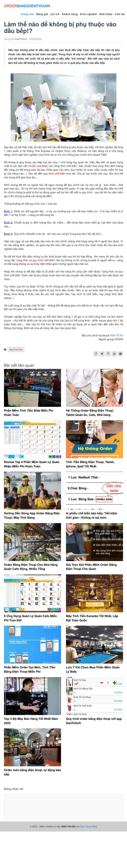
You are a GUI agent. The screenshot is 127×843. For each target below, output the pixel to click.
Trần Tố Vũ (116, 335)
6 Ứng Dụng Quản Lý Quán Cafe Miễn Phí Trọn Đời (30, 618)
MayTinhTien (16, 349)
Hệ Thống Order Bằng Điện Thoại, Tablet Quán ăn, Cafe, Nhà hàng (90, 412)
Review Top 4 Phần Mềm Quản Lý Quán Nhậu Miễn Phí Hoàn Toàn (31, 464)
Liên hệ (120, 14)
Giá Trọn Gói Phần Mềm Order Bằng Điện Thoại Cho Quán (91, 566)
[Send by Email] (120, 353)
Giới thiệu (105, 14)
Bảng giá (42, 14)
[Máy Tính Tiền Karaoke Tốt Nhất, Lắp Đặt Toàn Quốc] (94, 593)
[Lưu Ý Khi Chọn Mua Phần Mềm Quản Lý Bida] (94, 645)
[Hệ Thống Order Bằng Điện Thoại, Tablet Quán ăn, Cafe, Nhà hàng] (94, 388)
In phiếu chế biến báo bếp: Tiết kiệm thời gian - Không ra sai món (91, 515)
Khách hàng (70, 14)
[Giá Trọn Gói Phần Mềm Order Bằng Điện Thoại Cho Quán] (94, 542)
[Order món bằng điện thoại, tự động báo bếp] (32, 747)
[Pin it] (108, 353)
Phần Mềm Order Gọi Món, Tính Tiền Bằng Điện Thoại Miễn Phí (29, 669)
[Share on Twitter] (102, 353)
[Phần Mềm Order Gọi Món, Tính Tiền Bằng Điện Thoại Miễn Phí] (32, 645)
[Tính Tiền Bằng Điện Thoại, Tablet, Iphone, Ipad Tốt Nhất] (94, 439)
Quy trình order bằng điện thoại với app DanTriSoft (94, 721)
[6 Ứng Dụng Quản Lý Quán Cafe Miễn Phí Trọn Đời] (32, 593)
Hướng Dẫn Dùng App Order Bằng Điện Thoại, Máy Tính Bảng (32, 515)
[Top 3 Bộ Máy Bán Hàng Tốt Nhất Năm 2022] (32, 696)
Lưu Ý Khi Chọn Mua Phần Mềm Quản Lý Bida (93, 669)
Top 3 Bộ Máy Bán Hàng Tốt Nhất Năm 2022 (31, 721)
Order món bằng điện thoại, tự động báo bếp (32, 772)
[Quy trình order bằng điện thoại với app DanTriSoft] (94, 696)
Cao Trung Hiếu (88, 826)
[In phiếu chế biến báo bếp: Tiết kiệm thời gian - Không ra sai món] (94, 491)
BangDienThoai (26, 5)
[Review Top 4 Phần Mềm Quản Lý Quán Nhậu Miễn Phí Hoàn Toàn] (32, 439)
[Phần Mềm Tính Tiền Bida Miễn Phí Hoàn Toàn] (32, 388)
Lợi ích (55, 14)
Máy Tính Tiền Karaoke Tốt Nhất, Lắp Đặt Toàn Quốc (92, 618)
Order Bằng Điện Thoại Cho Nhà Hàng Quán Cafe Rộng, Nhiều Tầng (31, 566)
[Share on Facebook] (96, 353)
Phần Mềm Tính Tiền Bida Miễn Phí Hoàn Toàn (28, 412)
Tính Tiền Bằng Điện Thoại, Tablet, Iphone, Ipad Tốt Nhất (90, 464)
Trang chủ (27, 14)
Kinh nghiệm (88, 14)
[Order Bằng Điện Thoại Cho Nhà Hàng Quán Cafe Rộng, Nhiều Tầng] (32, 542)
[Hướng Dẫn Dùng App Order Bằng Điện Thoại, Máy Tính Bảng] (32, 491)
